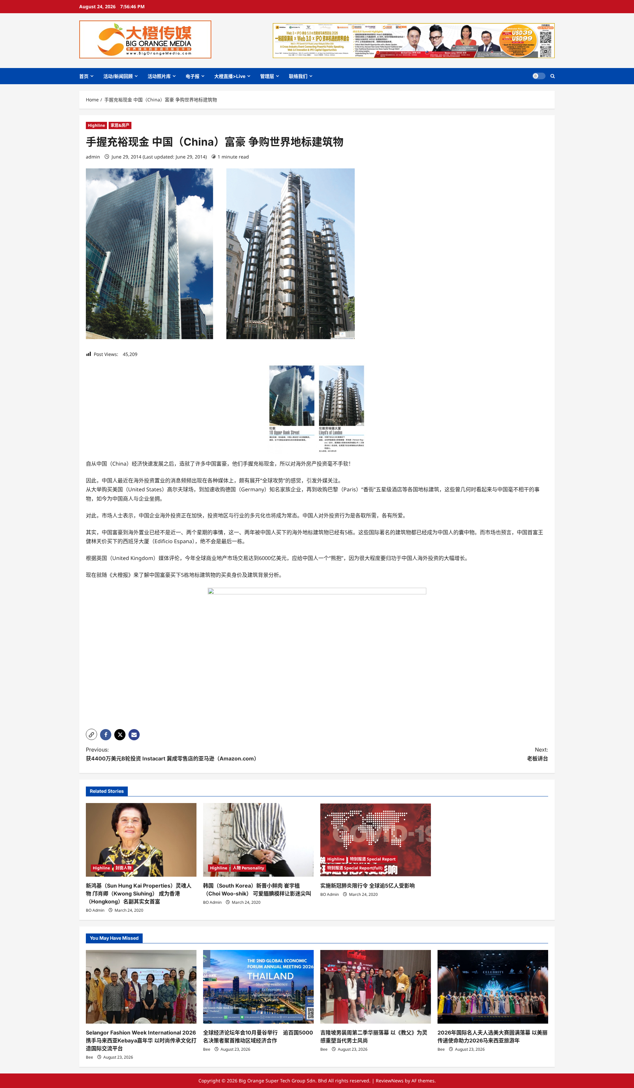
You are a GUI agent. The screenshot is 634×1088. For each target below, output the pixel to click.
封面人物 (123, 868)
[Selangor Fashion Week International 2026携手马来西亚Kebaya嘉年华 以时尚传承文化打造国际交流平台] (141, 987)
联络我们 (298, 76)
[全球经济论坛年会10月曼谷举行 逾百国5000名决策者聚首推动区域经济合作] (258, 987)
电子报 (192, 76)
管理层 (267, 76)
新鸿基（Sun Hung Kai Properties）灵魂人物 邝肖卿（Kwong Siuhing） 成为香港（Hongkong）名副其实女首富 (139, 893)
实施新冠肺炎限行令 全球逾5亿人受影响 (367, 885)
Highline (96, 125)
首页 (83, 76)
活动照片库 (159, 76)
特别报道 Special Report (373, 859)
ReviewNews (390, 1080)
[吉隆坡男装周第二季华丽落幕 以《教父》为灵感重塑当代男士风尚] (375, 987)
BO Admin (95, 910)
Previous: (172, 754)
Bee (89, 1057)
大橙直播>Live (229, 76)
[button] (552, 76)
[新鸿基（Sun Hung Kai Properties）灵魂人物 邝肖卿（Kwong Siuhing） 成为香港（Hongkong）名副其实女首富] (141, 840)
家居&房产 (120, 125)
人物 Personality (248, 868)
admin (93, 157)
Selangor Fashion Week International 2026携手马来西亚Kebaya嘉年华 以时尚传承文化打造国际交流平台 (141, 1040)
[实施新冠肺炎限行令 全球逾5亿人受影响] (375, 840)
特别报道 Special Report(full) (354, 868)
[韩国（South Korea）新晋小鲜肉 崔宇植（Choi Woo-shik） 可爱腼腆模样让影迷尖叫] (258, 840)
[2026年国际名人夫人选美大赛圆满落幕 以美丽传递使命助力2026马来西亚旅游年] (493, 987)
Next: (537, 754)
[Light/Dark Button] (539, 76)
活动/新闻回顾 (118, 76)
